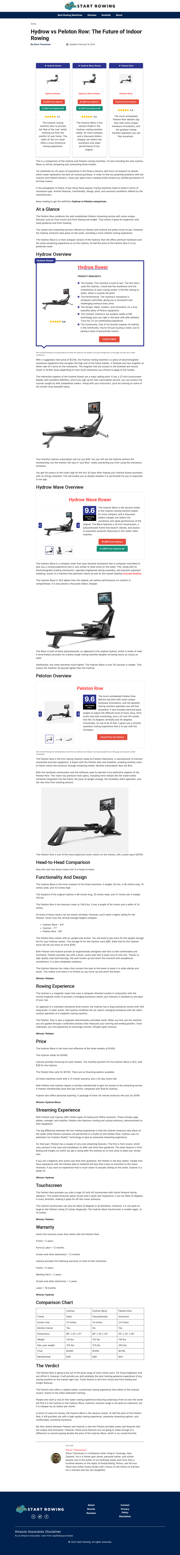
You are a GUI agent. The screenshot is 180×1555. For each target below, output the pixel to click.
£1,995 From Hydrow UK (53, 108)
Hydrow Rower (93, 267)
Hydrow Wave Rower (89, 93)
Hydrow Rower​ (53, 93)
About (119, 15)
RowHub (106, 15)
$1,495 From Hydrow (89, 102)
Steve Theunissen (42, 44)
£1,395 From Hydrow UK (89, 108)
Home (33, 24)
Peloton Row (126, 93)
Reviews (91, 15)
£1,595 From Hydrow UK (112, 548)
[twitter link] (40, 1517)
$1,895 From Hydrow (112, 541)
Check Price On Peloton (126, 102)
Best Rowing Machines (70, 15)
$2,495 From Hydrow (52, 102)
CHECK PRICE (109, 339)
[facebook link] (46, 1517)
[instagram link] (33, 1517)
